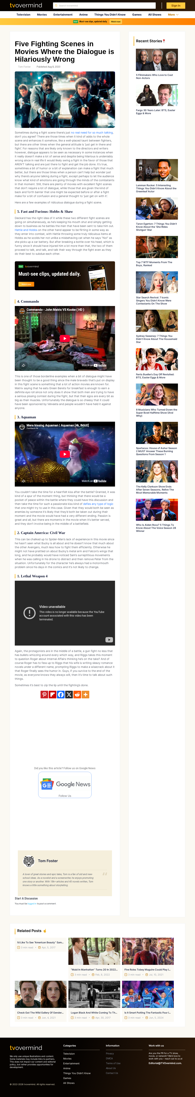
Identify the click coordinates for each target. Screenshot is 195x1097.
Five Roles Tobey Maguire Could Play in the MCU (153, 969)
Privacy (110, 1053)
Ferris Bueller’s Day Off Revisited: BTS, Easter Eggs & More (155, 376)
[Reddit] (77, 694)
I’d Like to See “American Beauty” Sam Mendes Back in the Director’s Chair (61, 942)
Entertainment (63, 14)
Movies (42, 14)
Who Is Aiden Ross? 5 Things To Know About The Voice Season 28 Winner (156, 527)
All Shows (154, 14)
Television (23, 14)
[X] (69, 694)
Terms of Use (113, 1063)
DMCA (109, 1058)
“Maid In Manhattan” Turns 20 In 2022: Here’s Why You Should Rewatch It (114, 969)
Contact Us (112, 1073)
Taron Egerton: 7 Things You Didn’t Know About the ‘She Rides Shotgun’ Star (156, 226)
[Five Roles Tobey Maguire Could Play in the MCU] (148, 951)
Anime (83, 14)
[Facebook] (61, 694)
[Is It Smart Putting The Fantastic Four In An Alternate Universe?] (148, 994)
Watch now (116, 21)
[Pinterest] (44, 694)
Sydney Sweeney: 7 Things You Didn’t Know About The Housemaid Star (156, 339)
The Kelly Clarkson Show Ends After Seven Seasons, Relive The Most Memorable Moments (155, 489)
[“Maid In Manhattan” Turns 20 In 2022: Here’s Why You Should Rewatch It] (94, 951)
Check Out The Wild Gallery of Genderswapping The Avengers (53, 1012)
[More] (85, 694)
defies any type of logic (98, 503)
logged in (32, 903)
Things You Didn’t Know (110, 14)
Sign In (175, 5)
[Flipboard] (52, 694)
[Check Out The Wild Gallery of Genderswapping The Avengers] (41, 994)
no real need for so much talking (91, 132)
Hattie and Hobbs (26, 230)
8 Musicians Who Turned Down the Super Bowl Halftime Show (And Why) (156, 412)
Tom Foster (24, 66)
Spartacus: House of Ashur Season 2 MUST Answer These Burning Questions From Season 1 (156, 451)
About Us (111, 1068)
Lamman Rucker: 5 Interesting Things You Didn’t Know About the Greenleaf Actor (156, 188)
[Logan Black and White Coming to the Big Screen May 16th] (94, 994)
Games (137, 14)
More (171, 14)
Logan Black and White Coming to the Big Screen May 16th (106, 1012)
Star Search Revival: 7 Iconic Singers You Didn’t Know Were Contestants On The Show (153, 300)
